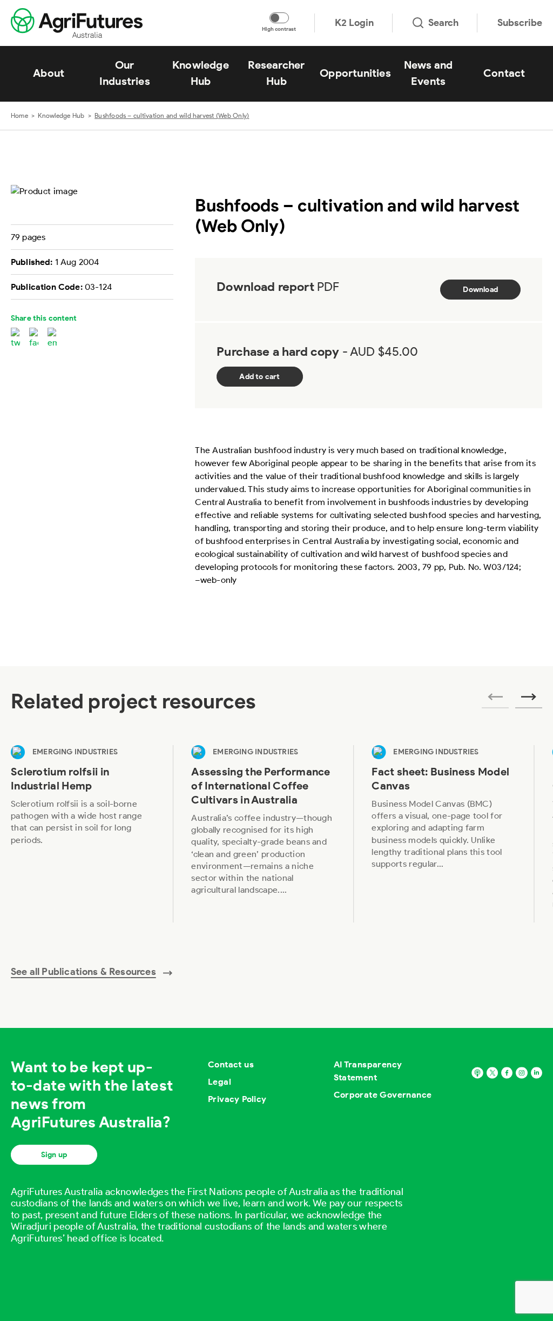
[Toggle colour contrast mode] (279, 17)
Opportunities (355, 73)
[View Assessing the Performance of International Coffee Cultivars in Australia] (263, 833)
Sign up (54, 1154)
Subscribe (519, 23)
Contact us (231, 1064)
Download (480, 289)
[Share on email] (52, 338)
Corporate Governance (383, 1095)
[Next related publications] (528, 700)
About (48, 73)
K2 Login (354, 23)
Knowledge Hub (200, 73)
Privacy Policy (237, 1099)
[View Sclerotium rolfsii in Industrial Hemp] (82, 833)
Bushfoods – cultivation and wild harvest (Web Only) (172, 115)
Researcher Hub (276, 73)
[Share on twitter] (15, 338)
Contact (504, 73)
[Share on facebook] (33, 338)
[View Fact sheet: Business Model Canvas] (443, 833)
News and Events (428, 73)
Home (19, 115)
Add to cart (259, 376)
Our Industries (124, 73)
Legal (219, 1082)
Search (443, 23)
